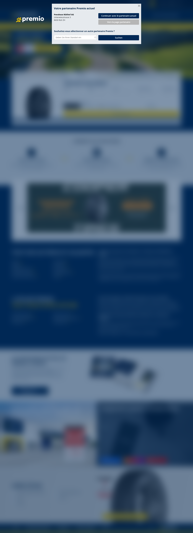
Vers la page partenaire (118, 22)
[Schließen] (139, 6)
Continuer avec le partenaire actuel (118, 15)
